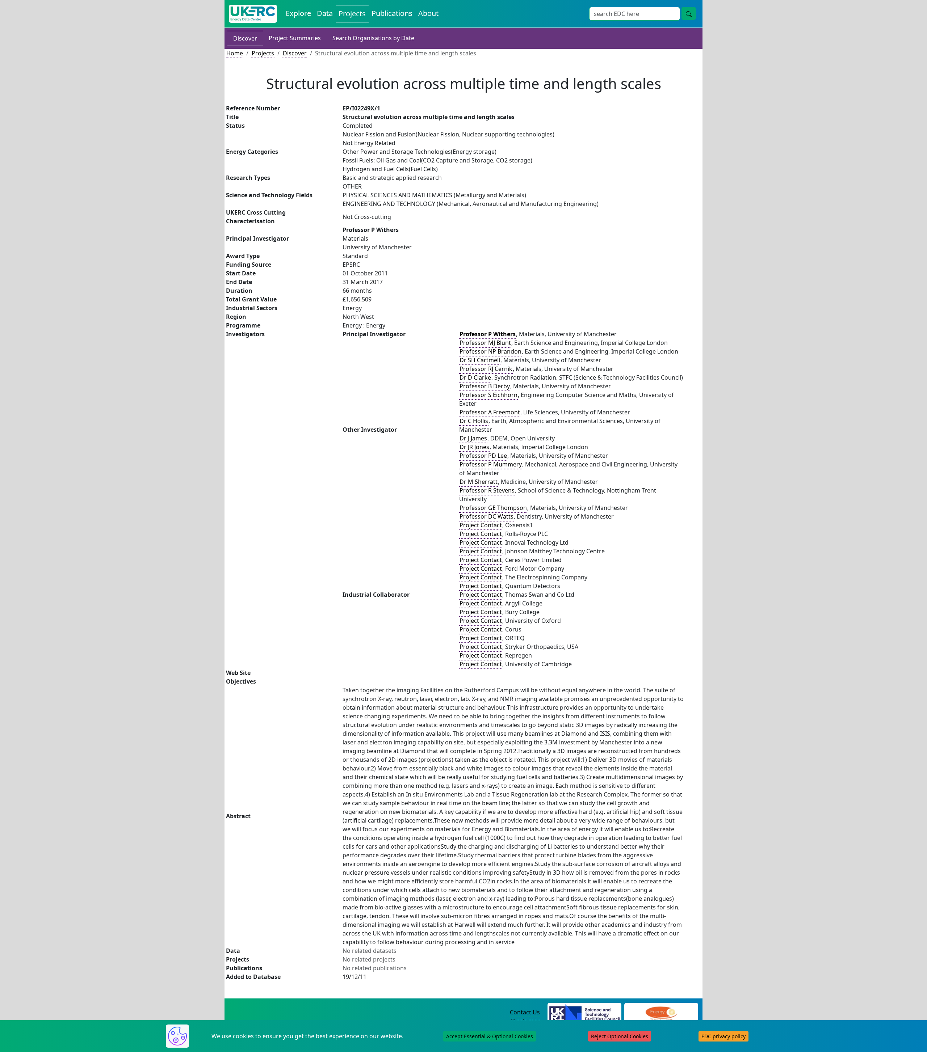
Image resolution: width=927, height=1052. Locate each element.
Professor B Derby (485, 386)
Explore (298, 13)
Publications (392, 13)
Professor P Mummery (491, 464)
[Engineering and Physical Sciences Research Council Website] (661, 1013)
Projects (352, 13)
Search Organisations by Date (373, 38)
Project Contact (481, 525)
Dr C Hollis (474, 421)
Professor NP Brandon (490, 351)
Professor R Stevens (487, 490)
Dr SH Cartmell (480, 360)
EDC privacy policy (723, 1036)
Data (325, 13)
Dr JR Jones (474, 447)
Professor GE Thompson (493, 508)
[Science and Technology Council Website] (584, 1013)
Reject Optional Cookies (619, 1036)
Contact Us (525, 1012)
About (428, 13)
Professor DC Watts (486, 516)
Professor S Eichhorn (488, 395)
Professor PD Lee (483, 456)
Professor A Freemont (490, 412)
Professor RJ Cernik (486, 369)
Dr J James (473, 438)
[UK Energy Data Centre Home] (253, 14)
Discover (245, 38)
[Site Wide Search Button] (688, 13)
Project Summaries (295, 38)
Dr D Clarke (475, 377)
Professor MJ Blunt (485, 343)
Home (234, 53)
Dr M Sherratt (479, 482)
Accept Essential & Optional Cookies (489, 1036)
